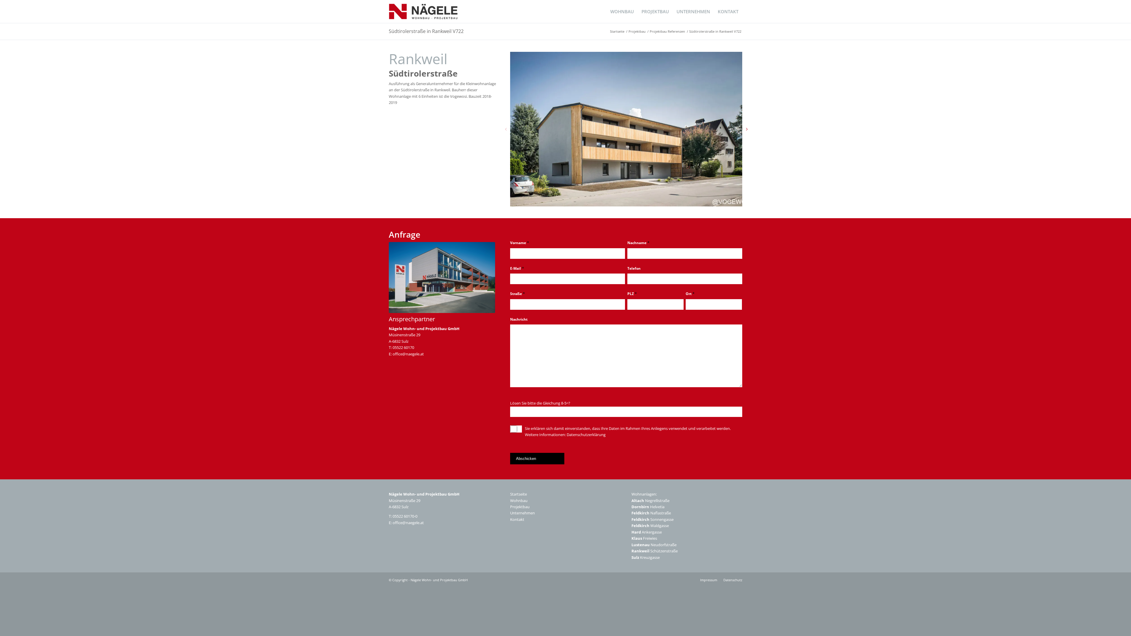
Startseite (518, 494)
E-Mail (517, 268)
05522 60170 (403, 347)
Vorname (519, 242)
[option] (626, 129)
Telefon (634, 268)
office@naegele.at (408, 354)
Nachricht (519, 319)
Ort (690, 293)
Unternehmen (522, 513)
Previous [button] (506, 129)
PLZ (632, 293)
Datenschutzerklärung (586, 434)
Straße (517, 293)
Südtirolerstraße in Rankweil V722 (426, 31)
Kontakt (517, 519)
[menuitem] (622, 11)
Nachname (638, 242)
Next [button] (747, 129)
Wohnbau (519, 500)
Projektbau (520, 506)
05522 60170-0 (405, 516)
